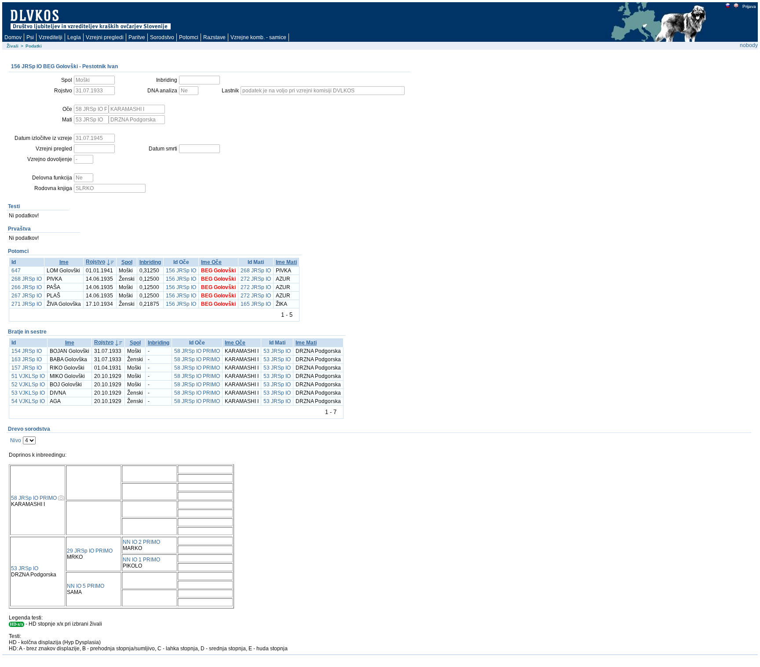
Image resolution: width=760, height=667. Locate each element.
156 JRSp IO (181, 271)
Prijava (749, 6)
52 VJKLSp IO (28, 384)
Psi (30, 37)
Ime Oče (211, 262)
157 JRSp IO (26, 368)
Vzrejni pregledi (105, 37)
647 (16, 271)
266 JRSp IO (26, 287)
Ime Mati (286, 262)
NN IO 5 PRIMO (85, 586)
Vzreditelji (50, 37)
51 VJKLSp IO (28, 376)
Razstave (214, 37)
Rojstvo (95, 262)
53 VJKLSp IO (28, 393)
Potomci (188, 37)
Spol (126, 262)
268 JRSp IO (256, 271)
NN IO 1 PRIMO (141, 560)
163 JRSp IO (26, 359)
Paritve (136, 37)
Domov (13, 37)
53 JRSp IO (277, 351)
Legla (74, 37)
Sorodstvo (162, 37)
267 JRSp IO (26, 296)
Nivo (15, 440)
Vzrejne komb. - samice (258, 37)
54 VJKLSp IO (28, 401)
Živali (12, 46)
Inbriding (150, 262)
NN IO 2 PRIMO (141, 542)
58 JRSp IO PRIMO (197, 351)
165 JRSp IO (256, 304)
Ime (64, 262)
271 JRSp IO (26, 304)
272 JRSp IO (256, 279)
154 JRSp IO (26, 351)
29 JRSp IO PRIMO (90, 551)
